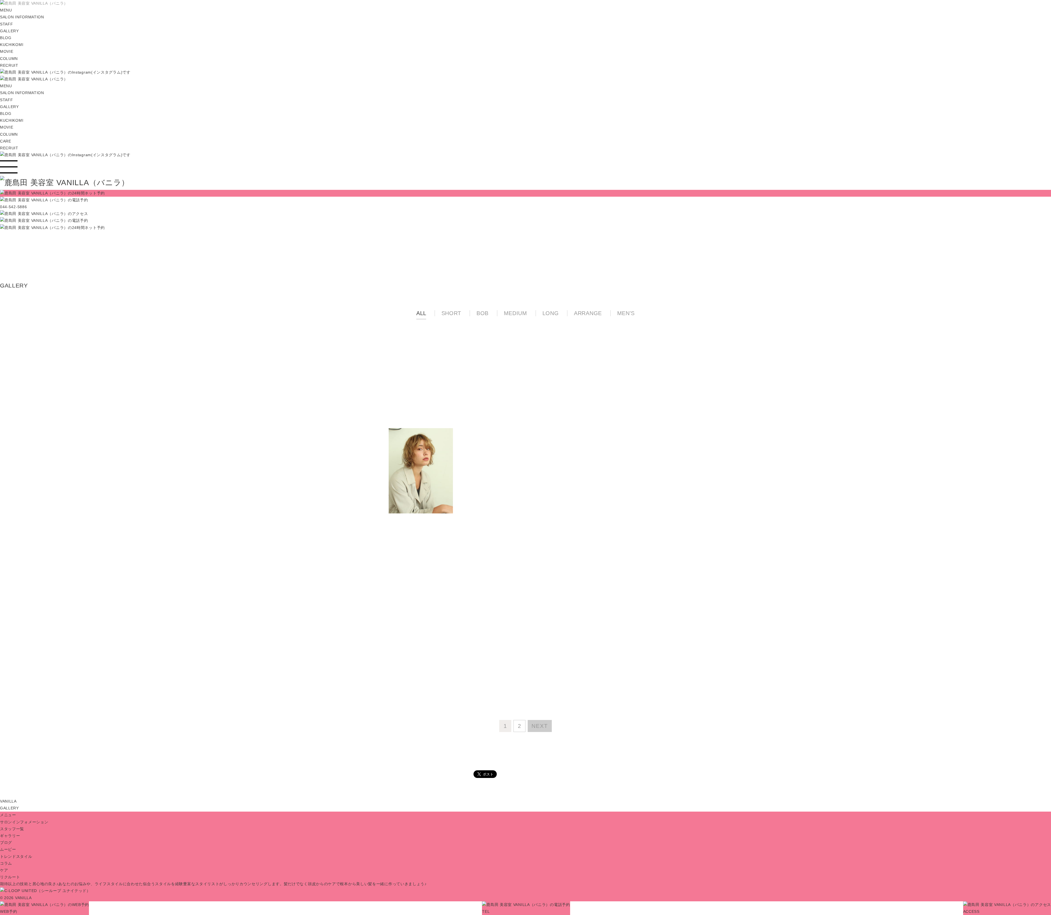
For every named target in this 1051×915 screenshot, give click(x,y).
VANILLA (8, 801)
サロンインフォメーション (24, 822)
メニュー (8, 815)
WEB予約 (8, 911)
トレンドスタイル (16, 856)
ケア (4, 870)
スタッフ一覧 (12, 829)
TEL (486, 911)
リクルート (10, 877)
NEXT (540, 726)
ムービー (8, 849)
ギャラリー (10, 835)
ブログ (6, 842)
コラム (6, 863)
